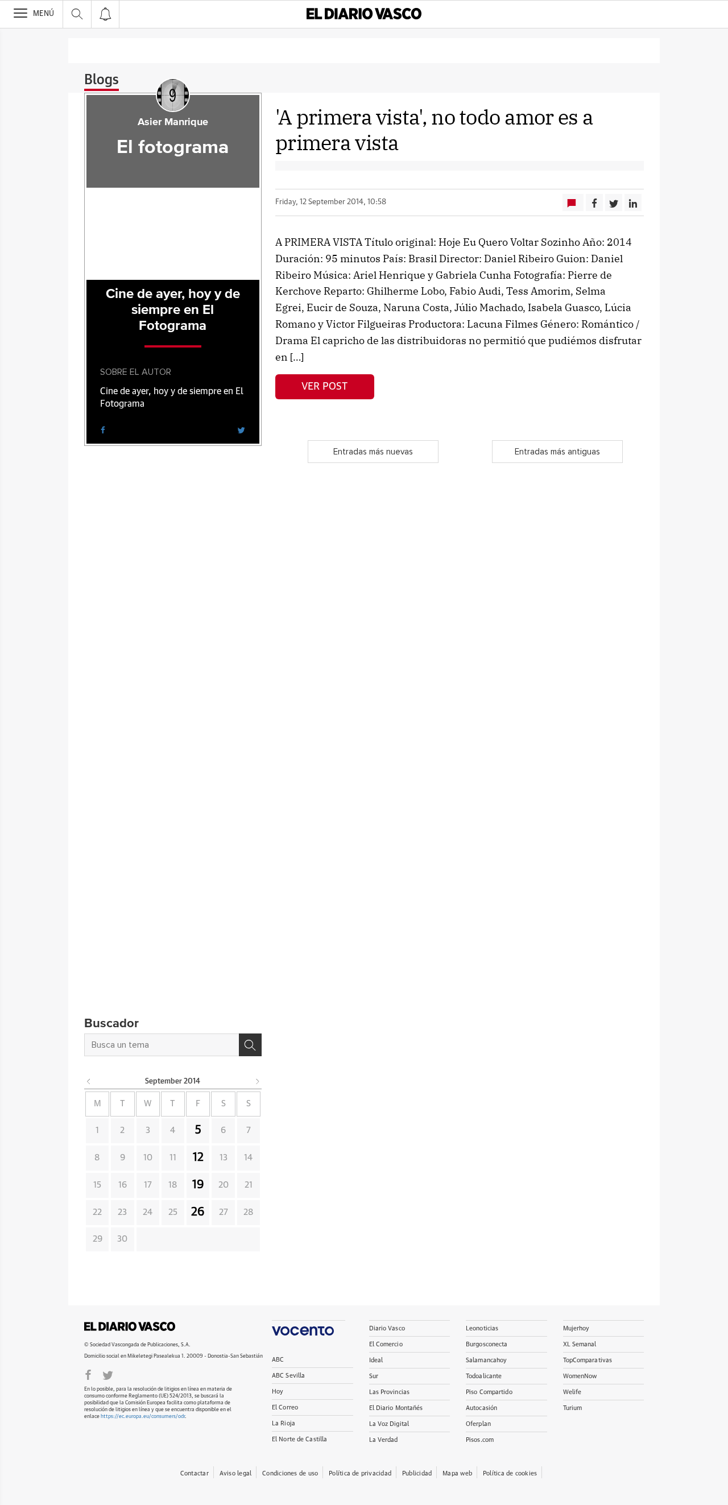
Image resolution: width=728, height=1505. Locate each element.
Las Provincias (389, 1392)
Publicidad (417, 1473)
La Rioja (283, 1423)
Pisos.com (480, 1440)
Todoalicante (484, 1376)
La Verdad (383, 1440)
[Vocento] (308, 1328)
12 (198, 1157)
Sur (373, 1376)
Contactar (194, 1473)
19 (198, 1184)
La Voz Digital (389, 1424)
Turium (572, 1408)
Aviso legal (235, 1473)
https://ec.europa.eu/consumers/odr (143, 1416)
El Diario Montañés (396, 1408)
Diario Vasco (387, 1328)
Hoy (277, 1391)
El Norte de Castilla (299, 1439)
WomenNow (580, 1376)
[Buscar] (250, 1044)
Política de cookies (510, 1473)
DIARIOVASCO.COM (129, 1326)
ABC (278, 1360)
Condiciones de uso (290, 1473)
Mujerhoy (576, 1328)
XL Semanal (580, 1344)
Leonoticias (482, 1328)
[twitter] (241, 429)
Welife (572, 1392)
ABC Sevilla (288, 1375)
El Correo (285, 1407)
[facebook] (103, 429)
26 (198, 1212)
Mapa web (457, 1473)
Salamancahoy (486, 1360)
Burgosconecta (486, 1344)
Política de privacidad (360, 1473)
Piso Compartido (489, 1392)
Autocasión (481, 1408)
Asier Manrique (173, 122)
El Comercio (386, 1344)
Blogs (101, 80)
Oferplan (478, 1424)
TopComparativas (588, 1360)
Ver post (324, 387)
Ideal (376, 1360)
